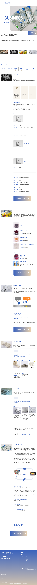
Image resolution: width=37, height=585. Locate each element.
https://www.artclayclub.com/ (18, 504)
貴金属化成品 (10, 68)
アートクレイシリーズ (33, 69)
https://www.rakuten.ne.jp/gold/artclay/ (19, 509)
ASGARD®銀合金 (27, 69)
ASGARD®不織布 (21, 69)
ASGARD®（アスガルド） (15, 69)
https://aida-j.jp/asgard (26, 434)
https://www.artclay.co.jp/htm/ (18, 511)
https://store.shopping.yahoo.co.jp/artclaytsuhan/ (21, 506)
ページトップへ (33, 28)
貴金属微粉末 (4, 68)
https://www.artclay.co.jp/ (17, 501)
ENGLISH (3, 560)
